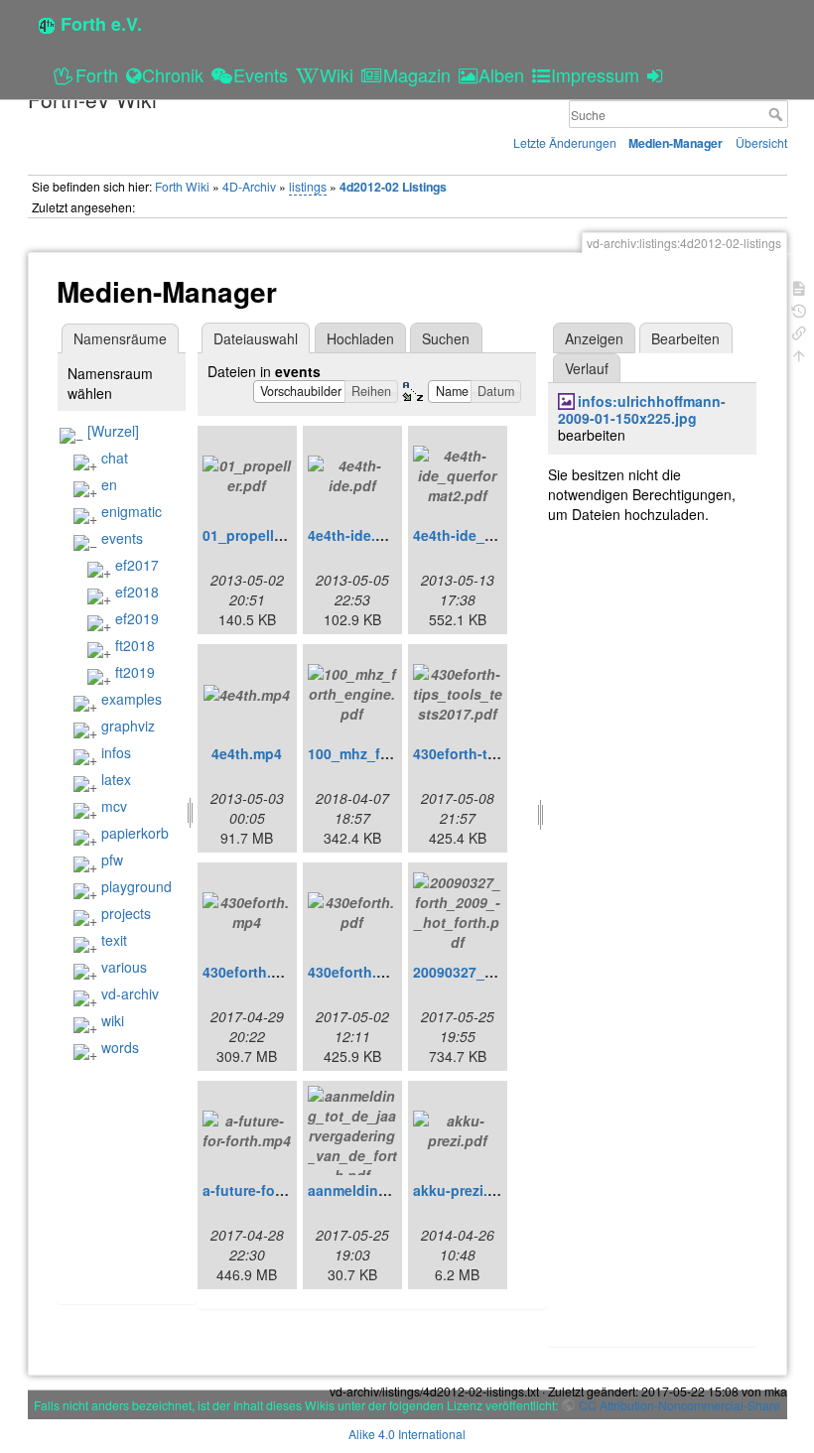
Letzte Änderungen (564, 142)
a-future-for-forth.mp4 (276, 1190)
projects (126, 913)
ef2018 (137, 591)
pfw (112, 859)
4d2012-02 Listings (393, 187)
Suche (777, 114)
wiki (112, 1020)
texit (114, 940)
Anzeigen (594, 338)
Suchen (446, 338)
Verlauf (587, 368)
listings (308, 186)
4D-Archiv (249, 186)
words (120, 1047)
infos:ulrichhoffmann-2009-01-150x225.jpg (642, 409)
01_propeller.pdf (258, 535)
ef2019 (137, 618)
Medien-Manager (675, 143)
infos (116, 752)
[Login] (657, 74)
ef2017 (137, 565)
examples (131, 699)
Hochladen (360, 338)
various (124, 967)
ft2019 (135, 672)
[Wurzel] (113, 431)
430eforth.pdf (353, 972)
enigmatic (131, 511)
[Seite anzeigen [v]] (799, 286)
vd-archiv (130, 993)
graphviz (128, 725)
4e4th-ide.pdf (353, 535)
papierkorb (135, 833)
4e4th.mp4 (246, 753)
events (122, 538)
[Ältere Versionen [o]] (799, 309)
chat (114, 457)
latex (116, 779)
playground (136, 886)
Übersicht (761, 142)
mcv (114, 806)
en (109, 484)
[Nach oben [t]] (799, 353)
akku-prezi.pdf (461, 1190)
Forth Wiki (182, 186)
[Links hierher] (799, 331)
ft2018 (135, 645)
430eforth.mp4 (251, 972)
